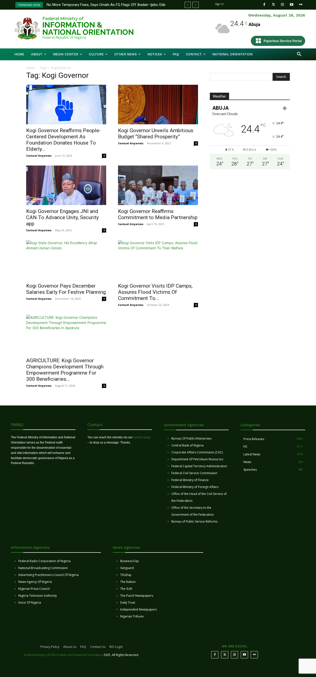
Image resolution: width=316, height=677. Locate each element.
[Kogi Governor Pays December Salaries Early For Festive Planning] (66, 260)
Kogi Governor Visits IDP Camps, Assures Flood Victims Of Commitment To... (155, 292)
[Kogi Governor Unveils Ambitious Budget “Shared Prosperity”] (158, 104)
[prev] (188, 5)
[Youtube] (291, 4)
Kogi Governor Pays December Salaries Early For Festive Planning (66, 289)
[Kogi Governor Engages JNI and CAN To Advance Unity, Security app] (66, 185)
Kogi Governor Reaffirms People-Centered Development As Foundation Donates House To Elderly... (63, 139)
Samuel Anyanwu (39, 155)
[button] (299, 54)
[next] (196, 5)
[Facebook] (264, 4)
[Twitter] (273, 4)
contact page (142, 437)
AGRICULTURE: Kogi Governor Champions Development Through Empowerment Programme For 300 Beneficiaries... (64, 370)
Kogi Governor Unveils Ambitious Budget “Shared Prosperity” (155, 133)
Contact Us (97, 647)
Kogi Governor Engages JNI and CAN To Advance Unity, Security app (62, 217)
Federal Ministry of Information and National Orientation (63, 655)
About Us (69, 647)
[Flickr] (300, 4)
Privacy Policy (49, 647)
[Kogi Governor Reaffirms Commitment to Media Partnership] (158, 185)
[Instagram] (282, 4)
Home (30, 68)
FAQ (83, 647)
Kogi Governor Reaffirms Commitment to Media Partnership (158, 214)
